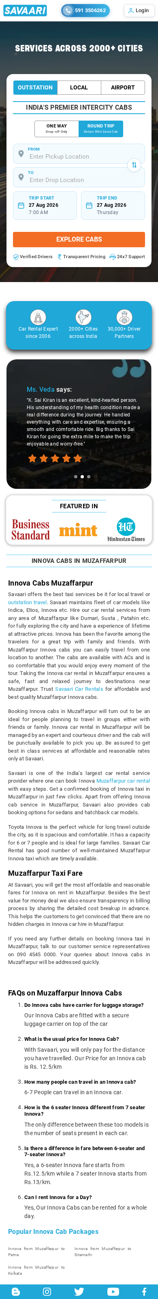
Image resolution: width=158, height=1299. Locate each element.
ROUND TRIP (101, 128)
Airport (123, 87)
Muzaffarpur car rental (123, 781)
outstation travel (27, 602)
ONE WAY (56, 128)
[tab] (75, 476)
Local (79, 87)
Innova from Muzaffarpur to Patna (36, 1251)
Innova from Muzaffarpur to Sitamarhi (103, 1251)
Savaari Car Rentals (79, 689)
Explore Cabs (79, 239)
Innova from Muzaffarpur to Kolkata (36, 1270)
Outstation (35, 87)
